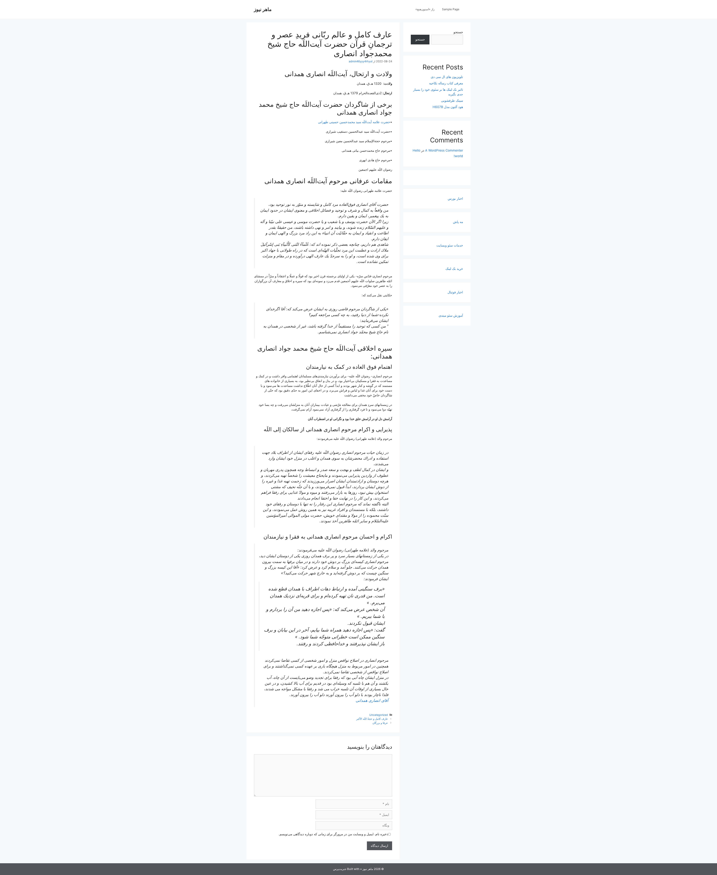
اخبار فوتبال (455, 292)
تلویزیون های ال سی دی (447, 77)
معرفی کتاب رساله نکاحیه (446, 83)
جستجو (458, 32)
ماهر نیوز (262, 9)
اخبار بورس (455, 198)
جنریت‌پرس (339, 869)
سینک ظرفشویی (452, 100)
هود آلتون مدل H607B (448, 107)
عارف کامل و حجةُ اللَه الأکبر (372, 718)
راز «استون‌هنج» (424, 9)
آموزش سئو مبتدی (451, 315)
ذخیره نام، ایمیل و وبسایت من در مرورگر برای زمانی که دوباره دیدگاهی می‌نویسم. (333, 834)
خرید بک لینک (454, 269)
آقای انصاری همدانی (372, 700)
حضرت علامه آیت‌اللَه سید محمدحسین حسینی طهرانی (354, 122)
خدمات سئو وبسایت (449, 245)
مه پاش (458, 222)
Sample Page (450, 9)
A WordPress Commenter (444, 150)
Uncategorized (378, 714)
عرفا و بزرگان (380, 722)
